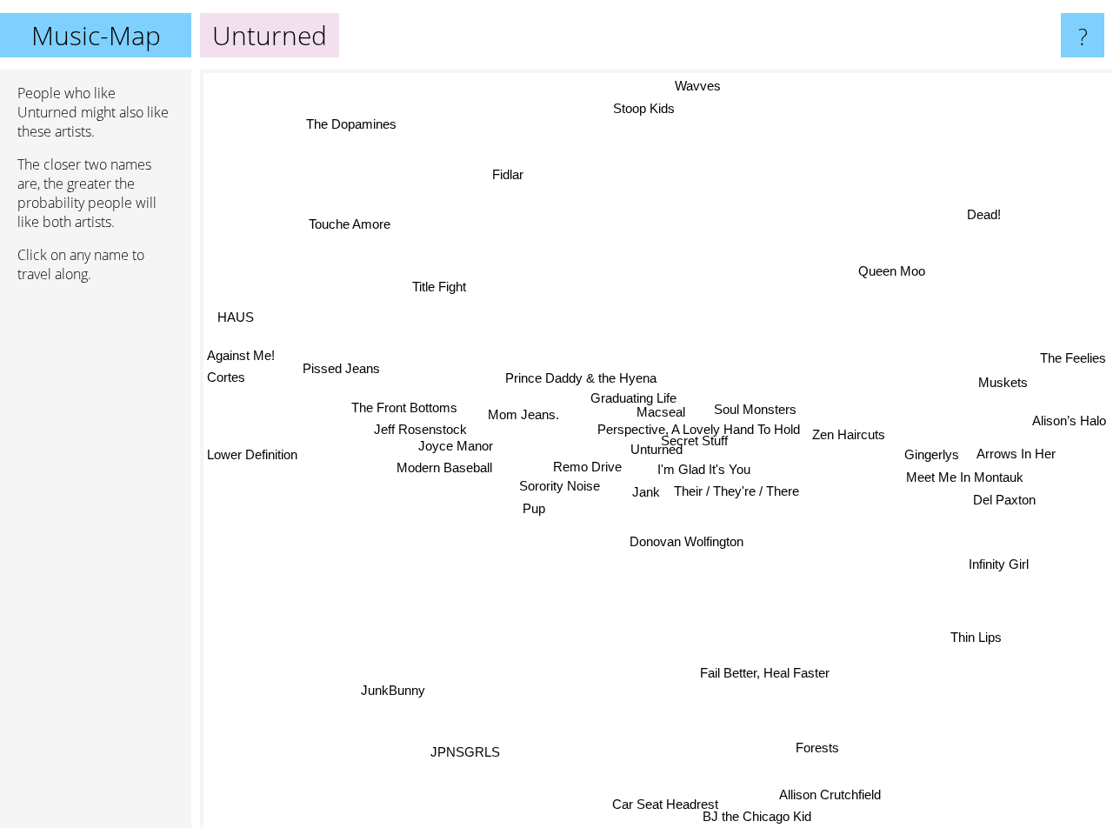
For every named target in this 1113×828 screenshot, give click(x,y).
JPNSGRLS (468, 752)
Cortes (226, 374)
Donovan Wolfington (686, 540)
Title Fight (436, 289)
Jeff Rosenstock (421, 430)
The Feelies (1073, 358)
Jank (645, 491)
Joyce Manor (454, 448)
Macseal (659, 411)
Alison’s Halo (1069, 432)
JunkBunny (400, 696)
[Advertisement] (96, 563)
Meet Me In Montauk (964, 477)
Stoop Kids (647, 107)
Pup (534, 508)
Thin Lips (974, 639)
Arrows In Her (1015, 454)
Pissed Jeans (340, 368)
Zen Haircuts (847, 433)
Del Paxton (1003, 499)
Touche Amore (342, 231)
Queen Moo (890, 270)
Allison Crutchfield (832, 794)
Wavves (686, 84)
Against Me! (241, 351)
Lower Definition (252, 456)
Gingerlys (930, 453)
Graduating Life (633, 397)
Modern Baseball (444, 470)
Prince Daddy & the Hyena (580, 376)
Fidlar (523, 165)
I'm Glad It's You (703, 468)
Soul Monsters (754, 408)
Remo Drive (584, 464)
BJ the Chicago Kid (770, 816)
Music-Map (96, 35)
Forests (821, 745)
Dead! (981, 211)
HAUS (236, 313)
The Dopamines (349, 124)
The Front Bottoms (403, 407)
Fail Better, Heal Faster (788, 670)
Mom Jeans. (523, 414)
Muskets (1004, 388)
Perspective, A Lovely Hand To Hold (697, 430)
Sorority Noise (559, 485)
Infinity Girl (998, 565)
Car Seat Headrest (639, 809)
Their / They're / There (736, 491)
